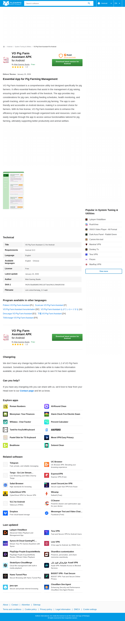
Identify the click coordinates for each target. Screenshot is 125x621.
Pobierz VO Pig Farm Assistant (16, 305)
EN (116, 3)
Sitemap (36, 605)
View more (103, 271)
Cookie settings (90, 609)
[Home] (4, 47)
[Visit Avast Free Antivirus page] (67, 56)
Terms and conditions (12, 609)
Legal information (63, 609)
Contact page (27, 391)
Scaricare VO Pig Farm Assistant (49, 305)
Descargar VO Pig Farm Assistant (17, 314)
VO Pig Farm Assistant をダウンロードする (59, 309)
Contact (14, 605)
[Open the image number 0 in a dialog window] (13, 191)
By (21, 64)
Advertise (26, 605)
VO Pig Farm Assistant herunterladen (19, 309)
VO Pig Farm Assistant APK (22, 57)
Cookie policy (31, 609)
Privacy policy (46, 609)
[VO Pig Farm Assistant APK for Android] (6, 60)
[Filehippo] (12, 3)
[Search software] (89, 3)
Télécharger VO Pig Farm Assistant (18, 318)
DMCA (77, 609)
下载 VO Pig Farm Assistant (50, 314)
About (5, 605)
